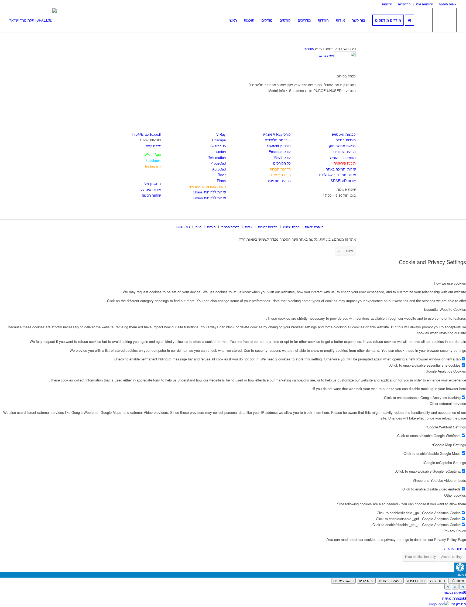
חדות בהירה (416, 581)
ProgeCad (218, 163)
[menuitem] (387, 4)
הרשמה (387, 4)
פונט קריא (366, 581)
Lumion (220, 151)
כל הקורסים (282, 163)
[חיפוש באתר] (423, 20)
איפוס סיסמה (448, 4)
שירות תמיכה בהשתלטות (337, 174)
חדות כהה (437, 581)
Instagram (153, 166)
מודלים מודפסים (278, 180)
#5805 (309, 48)
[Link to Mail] (27, 4)
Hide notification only (420, 556)
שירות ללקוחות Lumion (208, 197)
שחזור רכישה (151, 195)
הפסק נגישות (453, 592)
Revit (222, 174)
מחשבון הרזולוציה (343, 157)
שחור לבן (457, 581)
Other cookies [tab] (455, 495)
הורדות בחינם (345, 139)
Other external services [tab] (448, 403)
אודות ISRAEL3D (343, 180)
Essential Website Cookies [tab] (445, 309)
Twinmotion (217, 157)
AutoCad (219, 169)
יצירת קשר (153, 145)
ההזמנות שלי (424, 4)
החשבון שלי (152, 183)
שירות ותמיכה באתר (341, 169)
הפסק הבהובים (390, 581)
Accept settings (452, 556)
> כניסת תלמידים (278, 139)
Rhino (221, 180)
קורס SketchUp (279, 145)
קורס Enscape (280, 151)
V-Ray (221, 134)
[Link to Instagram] (19, 4)
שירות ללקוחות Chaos (209, 192)
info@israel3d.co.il (146, 134)
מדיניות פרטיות (455, 548)
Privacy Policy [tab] (454, 530)
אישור (349, 250)
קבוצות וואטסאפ (344, 134)
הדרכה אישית (281, 174)
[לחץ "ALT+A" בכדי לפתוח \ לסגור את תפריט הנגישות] (460, 567)
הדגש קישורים (343, 581)
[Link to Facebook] (11, 4)
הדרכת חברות (280, 169)
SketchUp (218, 145)
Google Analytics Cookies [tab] (446, 371)
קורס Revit (282, 157)
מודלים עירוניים (344, 151)
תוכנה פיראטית (345, 163)
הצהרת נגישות (452, 598)
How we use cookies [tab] (450, 283)
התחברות (404, 4)
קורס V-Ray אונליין (277, 134)
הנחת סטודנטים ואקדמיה (207, 186)
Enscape (219, 139)
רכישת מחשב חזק (342, 145)
